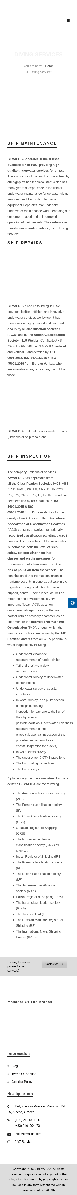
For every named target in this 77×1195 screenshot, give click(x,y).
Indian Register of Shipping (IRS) (39, 856)
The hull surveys (27, 769)
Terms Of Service (24, 1074)
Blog (15, 1066)
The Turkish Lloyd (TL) (31, 914)
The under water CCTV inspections (40, 757)
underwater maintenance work (28, 211)
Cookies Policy (22, 1081)
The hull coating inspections (35, 763)
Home (49, 66)
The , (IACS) (36, 523)
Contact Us (51, 964)
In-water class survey (31, 752)
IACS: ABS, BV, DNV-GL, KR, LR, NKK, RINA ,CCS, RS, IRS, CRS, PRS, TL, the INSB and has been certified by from (38, 495)
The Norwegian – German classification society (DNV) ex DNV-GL (37, 845)
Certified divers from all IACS (29, 639)
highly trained (36, 323)
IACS (35, 604)
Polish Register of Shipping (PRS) (39, 897)
